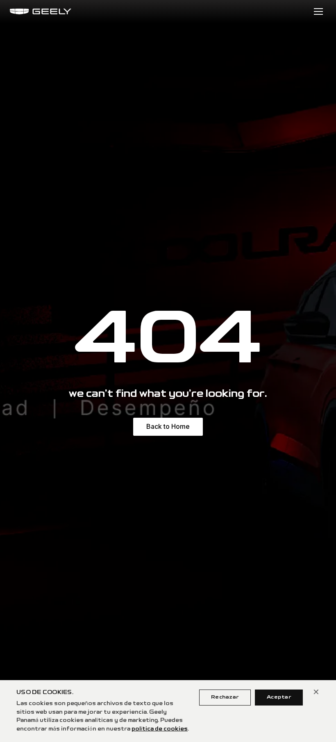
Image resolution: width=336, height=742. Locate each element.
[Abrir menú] (318, 11)
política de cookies (160, 729)
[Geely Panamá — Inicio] (40, 11)
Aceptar (279, 697)
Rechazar (225, 697)
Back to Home (168, 426)
